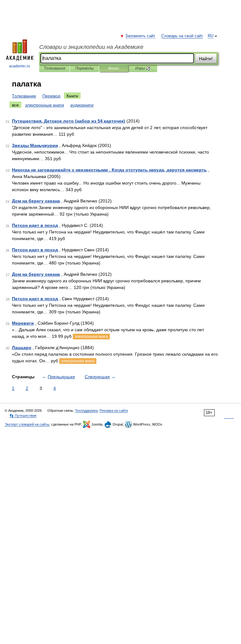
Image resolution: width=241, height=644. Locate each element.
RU (210, 36)
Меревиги (23, 323)
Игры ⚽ (143, 68)
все (15, 104)
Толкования (54, 68)
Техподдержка (86, 410)
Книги (113, 68)
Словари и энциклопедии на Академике (91, 47)
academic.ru (19, 66)
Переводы (84, 68)
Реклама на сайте (113, 410)
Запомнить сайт (140, 36)
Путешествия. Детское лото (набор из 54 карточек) (68, 120)
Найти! (206, 58)
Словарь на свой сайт (182, 36)
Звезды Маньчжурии (35, 145)
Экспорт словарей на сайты (27, 424)
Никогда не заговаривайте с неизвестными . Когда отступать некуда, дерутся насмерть (109, 169)
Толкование (24, 95)
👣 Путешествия (22, 415)
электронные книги (44, 104)
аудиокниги (82, 104)
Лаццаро (21, 347)
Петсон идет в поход (35, 225)
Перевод (51, 95)
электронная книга (91, 336)
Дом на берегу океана (36, 200)
